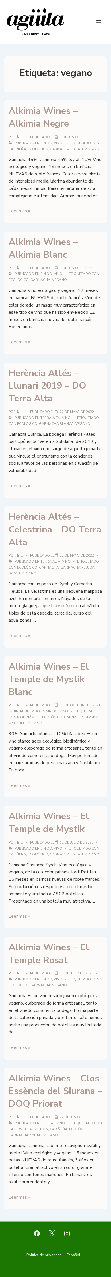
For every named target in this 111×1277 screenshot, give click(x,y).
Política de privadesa (43, 1255)
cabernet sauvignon (28, 1129)
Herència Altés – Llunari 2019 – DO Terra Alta (47, 386)
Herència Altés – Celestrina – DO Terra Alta (55, 529)
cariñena (17, 854)
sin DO (46, 143)
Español (73, 1255)
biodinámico (28, 717)
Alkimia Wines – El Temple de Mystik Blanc (49, 679)
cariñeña (17, 149)
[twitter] (52, 1233)
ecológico (38, 149)
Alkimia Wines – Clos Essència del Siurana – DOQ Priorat (55, 1091)
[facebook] (37, 1233)
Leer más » (19, 211)
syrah (77, 149)
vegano (92, 149)
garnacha (60, 149)
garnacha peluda (78, 567)
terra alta (50, 418)
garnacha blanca (56, 424)
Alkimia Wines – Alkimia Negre (43, 117)
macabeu (17, 723)
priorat (47, 1123)
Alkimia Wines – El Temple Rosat (49, 953)
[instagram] (66, 1233)
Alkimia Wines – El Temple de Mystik (49, 822)
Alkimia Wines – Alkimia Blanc (43, 248)
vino (58, 143)
